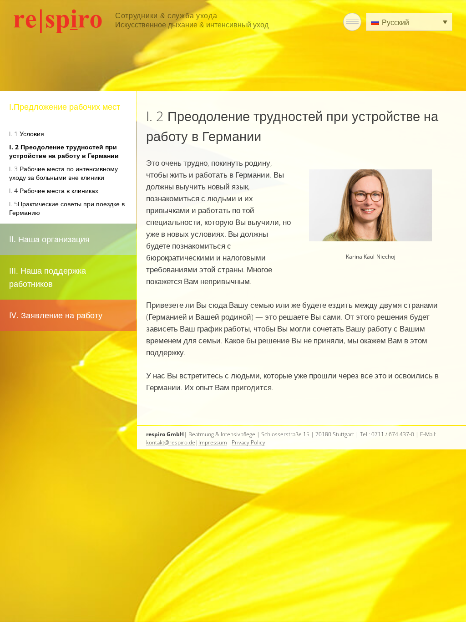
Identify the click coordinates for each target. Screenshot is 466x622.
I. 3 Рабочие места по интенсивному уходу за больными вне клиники (63, 173)
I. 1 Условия (26, 133)
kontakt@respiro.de (170, 442)
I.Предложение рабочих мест (64, 106)
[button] (409, 22)
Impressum (212, 442)
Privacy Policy (248, 442)
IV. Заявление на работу (55, 315)
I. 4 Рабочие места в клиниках (53, 190)
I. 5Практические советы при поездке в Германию (67, 208)
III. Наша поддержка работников (47, 277)
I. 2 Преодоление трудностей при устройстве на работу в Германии (64, 151)
